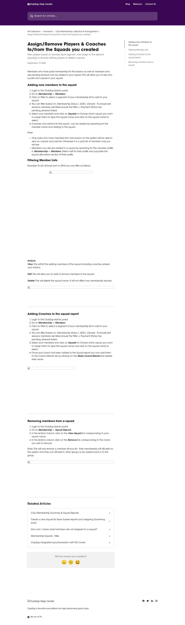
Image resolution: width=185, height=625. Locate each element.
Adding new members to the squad (140, 43)
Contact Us (150, 4)
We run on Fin (36, 617)
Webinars (137, 4)
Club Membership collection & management (77, 32)
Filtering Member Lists (138, 50)
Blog (128, 4)
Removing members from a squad (141, 63)
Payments (48, 32)
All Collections (33, 32)
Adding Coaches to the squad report (139, 56)
